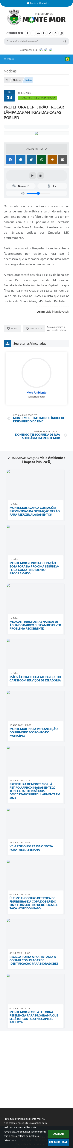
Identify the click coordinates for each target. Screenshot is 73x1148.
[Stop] (40, 175)
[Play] (32, 175)
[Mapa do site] (55, 33)
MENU (10, 59)
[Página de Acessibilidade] (61, 33)
